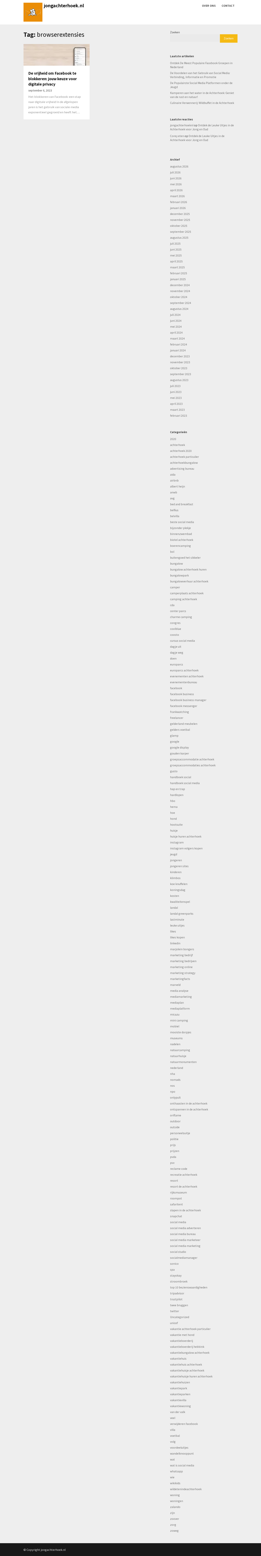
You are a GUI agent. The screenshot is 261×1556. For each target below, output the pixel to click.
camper (175, 587)
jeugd (173, 854)
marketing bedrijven (183, 961)
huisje (174, 830)
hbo (172, 801)
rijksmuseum (178, 1192)
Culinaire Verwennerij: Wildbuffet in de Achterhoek (202, 103)
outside (175, 1127)
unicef (174, 1323)
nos (172, 1085)
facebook (176, 688)
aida (172, 474)
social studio (178, 1252)
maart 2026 (177, 196)
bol (172, 551)
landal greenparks (181, 913)
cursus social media (182, 640)
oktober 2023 (178, 368)
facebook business (182, 694)
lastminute (177, 919)
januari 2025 (178, 279)
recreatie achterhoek (183, 1174)
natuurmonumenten (183, 1062)
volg (173, 1441)
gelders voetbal (180, 729)
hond (173, 818)
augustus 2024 (179, 309)
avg (172, 498)
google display (179, 747)
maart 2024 (177, 338)
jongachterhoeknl (181, 125)
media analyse (179, 991)
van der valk (177, 1412)
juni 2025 (176, 249)
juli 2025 (175, 243)
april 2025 (176, 261)
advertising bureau (182, 468)
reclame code (178, 1169)
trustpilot (176, 1299)
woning (175, 1495)
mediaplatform (180, 1008)
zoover (174, 1519)
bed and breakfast (181, 504)
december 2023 (180, 356)
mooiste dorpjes (180, 1032)
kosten (174, 896)
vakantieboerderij (181, 1341)
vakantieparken (180, 1394)
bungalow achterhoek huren (188, 569)
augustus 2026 (179, 166)
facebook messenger (183, 706)
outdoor (175, 1121)
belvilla (174, 516)
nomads (175, 1080)
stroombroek (178, 1281)
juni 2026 (176, 178)
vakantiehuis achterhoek (186, 1364)
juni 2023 (176, 392)
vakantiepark (178, 1388)
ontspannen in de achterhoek (189, 1109)
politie (174, 1139)
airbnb (174, 480)
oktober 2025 (178, 226)
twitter (174, 1311)
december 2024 (180, 285)
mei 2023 (176, 398)
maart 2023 (177, 409)
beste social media (182, 522)
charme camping (181, 617)
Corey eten (177, 136)
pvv (172, 1163)
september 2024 (180, 303)
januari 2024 (178, 350)
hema (174, 807)
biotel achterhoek (181, 540)
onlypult (175, 1097)
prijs (173, 1145)
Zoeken (175, 32)
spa (172, 1269)
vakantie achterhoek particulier (190, 1329)
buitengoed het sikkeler (185, 557)
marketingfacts (180, 979)
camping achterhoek (183, 599)
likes (173, 931)
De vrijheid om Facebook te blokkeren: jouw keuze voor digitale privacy (52, 78)
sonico (174, 1263)
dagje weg (176, 652)
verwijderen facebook (184, 1424)
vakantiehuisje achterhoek (187, 1370)
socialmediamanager (183, 1258)
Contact (228, 5)
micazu (174, 1014)
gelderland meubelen (183, 724)
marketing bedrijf (181, 955)
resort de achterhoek (183, 1186)
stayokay (176, 1275)
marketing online (181, 967)
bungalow (176, 563)
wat (172, 1459)
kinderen (176, 872)
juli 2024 (175, 315)
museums (176, 1038)
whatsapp (176, 1471)
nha (172, 1074)
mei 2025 (176, 255)
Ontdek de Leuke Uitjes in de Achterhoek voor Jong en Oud (202, 127)
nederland (176, 1068)
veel (172, 1418)
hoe (172, 813)
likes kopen (177, 937)
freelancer (176, 718)
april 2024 (176, 332)
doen (173, 658)
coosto (174, 635)
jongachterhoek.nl (64, 5)
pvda (173, 1157)
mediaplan (177, 1002)
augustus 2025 (179, 237)
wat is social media (182, 1465)
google (174, 741)
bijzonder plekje (180, 528)
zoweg (174, 1530)
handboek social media (185, 783)
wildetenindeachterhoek (186, 1489)
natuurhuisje (178, 1056)
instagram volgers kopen (186, 848)
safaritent (176, 1204)
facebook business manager (188, 700)
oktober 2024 (178, 297)
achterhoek (177, 445)
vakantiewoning (180, 1406)
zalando (175, 1507)
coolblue (175, 629)
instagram (177, 842)
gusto (174, 771)
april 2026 (176, 190)
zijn (172, 1513)
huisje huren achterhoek (185, 836)
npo (172, 1091)
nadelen (175, 1044)
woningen (176, 1501)
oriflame (175, 1115)
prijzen (174, 1151)
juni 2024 (176, 320)
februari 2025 (178, 273)
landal (174, 907)
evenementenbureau (183, 682)
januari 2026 (178, 208)
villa (172, 1430)
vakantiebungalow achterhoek (189, 1352)
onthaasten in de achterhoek (188, 1103)
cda (172, 605)
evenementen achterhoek (186, 676)
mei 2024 (176, 326)
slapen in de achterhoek (185, 1210)
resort (174, 1180)
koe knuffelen (178, 884)
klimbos (175, 878)
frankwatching (179, 712)
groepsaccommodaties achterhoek (193, 765)
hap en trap (177, 789)
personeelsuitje (180, 1133)
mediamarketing (181, 996)
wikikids (175, 1483)
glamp (174, 735)
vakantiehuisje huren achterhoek (191, 1376)
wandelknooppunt (182, 1453)
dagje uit (175, 646)
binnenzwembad (181, 534)
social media (178, 1222)
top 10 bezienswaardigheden (188, 1287)
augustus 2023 (179, 380)
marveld (175, 985)
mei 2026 (176, 184)
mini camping (179, 1020)
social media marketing (185, 1246)
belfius (174, 510)
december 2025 (180, 214)
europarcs (176, 664)
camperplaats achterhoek (186, 593)
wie (172, 1477)
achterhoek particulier (184, 457)
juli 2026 (175, 172)
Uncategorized (179, 1317)
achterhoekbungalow (184, 463)
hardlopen (176, 795)
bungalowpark (179, 575)
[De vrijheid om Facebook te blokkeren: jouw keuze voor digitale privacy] (57, 54)
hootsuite (176, 824)
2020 (173, 439)
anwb (173, 492)
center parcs (178, 611)
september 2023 (180, 374)
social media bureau (183, 1234)
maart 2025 (177, 267)
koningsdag (177, 890)
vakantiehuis (178, 1358)
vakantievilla (178, 1400)
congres (175, 623)
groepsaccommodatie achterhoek (192, 759)
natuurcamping (180, 1050)
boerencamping (180, 546)
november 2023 (180, 362)
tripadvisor (177, 1293)
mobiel (174, 1026)
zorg (173, 1525)
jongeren (176, 860)
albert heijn (177, 486)
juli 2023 (175, 386)
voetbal (175, 1436)
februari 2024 (178, 344)
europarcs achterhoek (184, 670)
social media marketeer (185, 1240)
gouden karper (179, 753)
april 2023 (176, 404)
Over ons (209, 5)
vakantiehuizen (180, 1382)
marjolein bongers (182, 949)
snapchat (176, 1216)
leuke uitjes (177, 925)
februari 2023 (178, 415)
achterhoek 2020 (181, 451)
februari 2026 (178, 202)
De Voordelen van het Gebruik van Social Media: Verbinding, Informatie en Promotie (200, 75)
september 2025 (180, 231)
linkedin (175, 943)
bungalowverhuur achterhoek (189, 581)
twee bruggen (179, 1305)
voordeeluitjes (179, 1447)
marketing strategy (182, 973)
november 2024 (180, 291)
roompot (176, 1198)
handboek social (180, 777)
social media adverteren (185, 1228)
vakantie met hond (182, 1335)
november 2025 (180, 220)
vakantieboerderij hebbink (187, 1347)
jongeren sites (179, 866)
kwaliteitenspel (180, 902)
